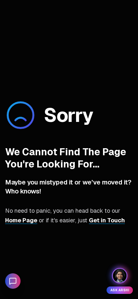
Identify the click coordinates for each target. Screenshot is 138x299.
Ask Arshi (119, 290)
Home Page (21, 220)
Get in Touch (107, 220)
